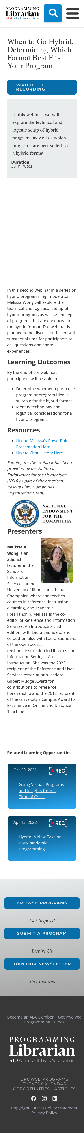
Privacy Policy (44, 1113)
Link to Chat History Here (39, 452)
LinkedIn (55, 1099)
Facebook (34, 1099)
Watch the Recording (30, 87)
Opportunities (31, 1089)
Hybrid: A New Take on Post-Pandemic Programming (40, 843)
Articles (65, 1089)
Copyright (20, 1108)
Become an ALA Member (30, 1017)
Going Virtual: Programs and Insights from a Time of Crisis (41, 790)
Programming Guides (44, 1022)
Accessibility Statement (55, 1108)
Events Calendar (44, 1084)
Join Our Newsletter (42, 963)
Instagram (44, 1099)
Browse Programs (42, 903)
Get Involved (70, 1017)
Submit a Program (42, 933)
